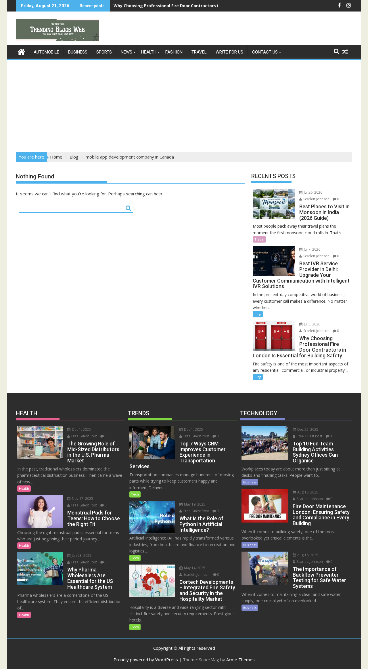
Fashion (174, 52)
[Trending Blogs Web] (21, 51)
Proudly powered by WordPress (146, 659)
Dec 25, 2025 (307, 429)
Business (77, 52)
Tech (135, 494)
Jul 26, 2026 (312, 192)
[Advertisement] (184, 104)
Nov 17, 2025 (82, 498)
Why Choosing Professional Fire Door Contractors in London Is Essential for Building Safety (208, 5)
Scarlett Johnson (315, 199)
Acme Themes (240, 659)
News (126, 52)
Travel (199, 52)
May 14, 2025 (194, 567)
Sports (104, 52)
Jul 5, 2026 (311, 324)
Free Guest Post (83, 436)
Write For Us (229, 52)
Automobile (46, 52)
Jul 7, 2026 (311, 249)
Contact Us (265, 52)
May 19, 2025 (194, 504)
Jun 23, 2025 (81, 555)
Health (148, 52)
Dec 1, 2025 (81, 429)
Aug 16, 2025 (307, 492)
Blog (257, 314)
